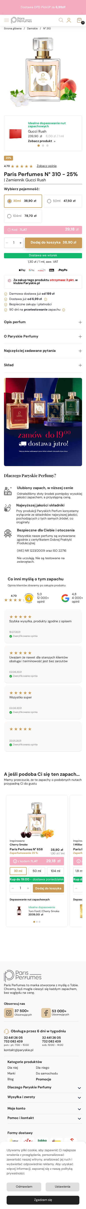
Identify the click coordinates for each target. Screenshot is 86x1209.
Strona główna (13, 28)
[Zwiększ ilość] (28, 888)
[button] (43, 322)
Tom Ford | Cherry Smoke (43, 911)
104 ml (55, 871)
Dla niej (12, 1068)
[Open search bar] (61, 20)
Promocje (43, 1079)
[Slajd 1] (34, 922)
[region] (43, 69)
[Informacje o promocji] (15, 861)
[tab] (38, 145)
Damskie (32, 28)
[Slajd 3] (39, 922)
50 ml (36, 871)
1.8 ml (79, 871)
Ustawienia (62, 1186)
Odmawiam (24, 1186)
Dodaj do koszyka (53, 242)
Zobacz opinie (47, 166)
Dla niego (42, 1068)
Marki (11, 1073)
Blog (10, 1079)
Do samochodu (47, 1073)
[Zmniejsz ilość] (12, 888)
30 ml (18, 871)
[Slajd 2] (36, 922)
